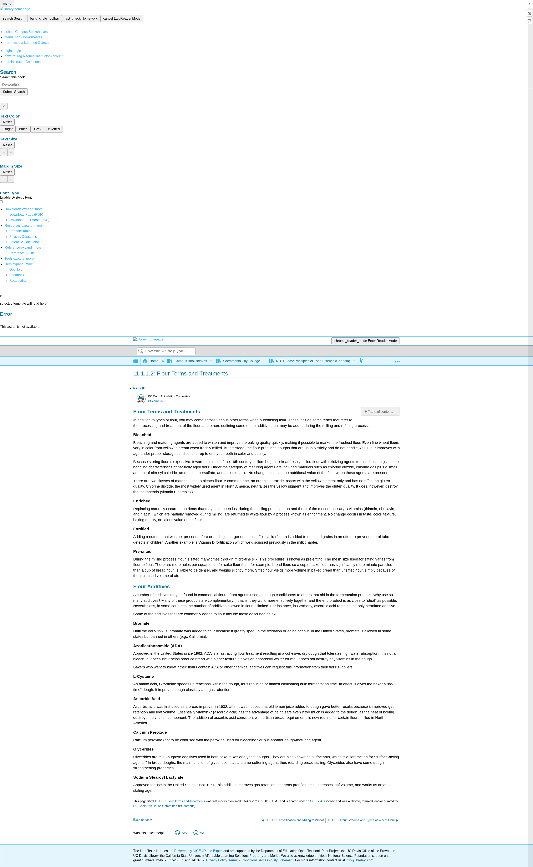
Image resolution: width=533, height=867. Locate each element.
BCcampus (155, 401)
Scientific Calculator (24, 242)
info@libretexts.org (359, 860)
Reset (7, 122)
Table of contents (380, 411)
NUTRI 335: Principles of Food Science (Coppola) (313, 361)
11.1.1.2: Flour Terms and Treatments (179, 801)
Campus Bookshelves (191, 361)
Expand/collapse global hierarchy (138, 361)
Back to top (141, 819)
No (202, 833)
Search (141, 351)
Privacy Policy (216, 860)
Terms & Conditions (243, 860)
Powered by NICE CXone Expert (198, 851)
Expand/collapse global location (397, 360)
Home (154, 361)
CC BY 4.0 (317, 801)
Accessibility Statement (276, 860)
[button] (16, 275)
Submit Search (14, 92)
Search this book (12, 77)
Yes (184, 833)
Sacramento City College (241, 361)
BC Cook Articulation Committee (155, 806)
